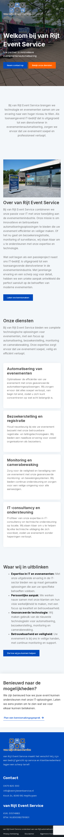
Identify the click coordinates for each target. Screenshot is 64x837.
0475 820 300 (11, 785)
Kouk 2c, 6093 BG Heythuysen (20, 795)
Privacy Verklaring (10, 834)
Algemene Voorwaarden (50, 834)
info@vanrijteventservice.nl (18, 790)
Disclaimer (29, 834)
